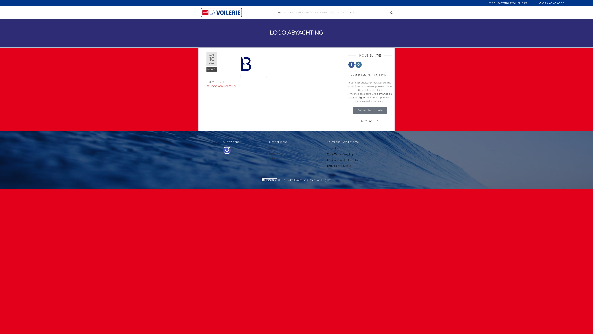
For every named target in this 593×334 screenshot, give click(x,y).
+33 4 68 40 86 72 (552, 3)
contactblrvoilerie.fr (509, 3)
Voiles (288, 12)
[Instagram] (358, 65)
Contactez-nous (342, 12)
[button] (370, 110)
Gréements (304, 12)
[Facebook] (351, 65)
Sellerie (321, 12)
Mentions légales (320, 180)
